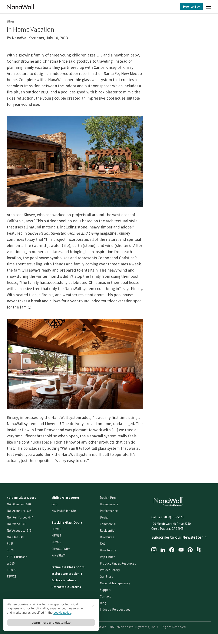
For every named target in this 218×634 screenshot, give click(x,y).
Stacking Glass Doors (67, 522)
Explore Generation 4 (67, 574)
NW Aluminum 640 (19, 504)
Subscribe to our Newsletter (177, 537)
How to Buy (191, 6)
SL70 (10, 550)
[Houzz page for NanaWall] (199, 550)
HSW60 (56, 529)
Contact (105, 596)
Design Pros (108, 498)
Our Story (106, 577)
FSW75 (11, 577)
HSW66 (56, 536)
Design (104, 517)
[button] (208, 7)
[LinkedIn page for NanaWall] (163, 550)
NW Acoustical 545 (19, 530)
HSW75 (56, 542)
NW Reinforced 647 (20, 517)
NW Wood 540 (16, 524)
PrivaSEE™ (59, 555)
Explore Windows (64, 580)
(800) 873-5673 (174, 517)
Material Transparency (115, 583)
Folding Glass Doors (21, 498)
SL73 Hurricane (17, 557)
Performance (109, 511)
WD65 (11, 563)
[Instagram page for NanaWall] (153, 550)
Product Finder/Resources (118, 563)
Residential (107, 530)
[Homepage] (20, 7)
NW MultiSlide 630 (64, 511)
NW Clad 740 (15, 537)
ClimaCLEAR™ (61, 549)
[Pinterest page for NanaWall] (190, 550)
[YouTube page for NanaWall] (181, 550)
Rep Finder (107, 557)
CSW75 (11, 570)
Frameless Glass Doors (68, 567)
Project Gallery (110, 570)
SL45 (10, 544)
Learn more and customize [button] (51, 622)
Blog (10, 21)
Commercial (108, 524)
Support (105, 590)
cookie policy (62, 612)
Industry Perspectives (115, 609)
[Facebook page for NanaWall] (171, 550)
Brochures (107, 537)
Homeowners (109, 504)
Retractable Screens (66, 587)
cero (55, 504)
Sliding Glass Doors (66, 498)
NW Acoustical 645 (19, 511)
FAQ (102, 544)
